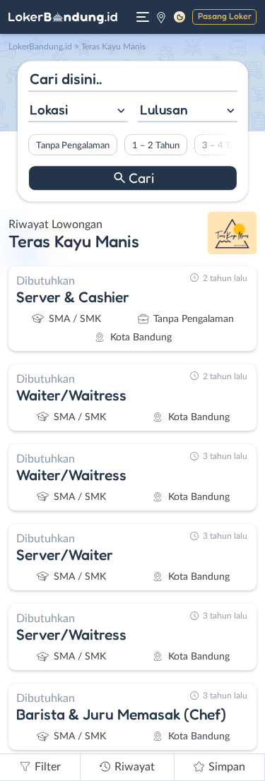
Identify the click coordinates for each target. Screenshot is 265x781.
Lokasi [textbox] (49, 109)
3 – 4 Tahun (225, 145)
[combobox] (77, 111)
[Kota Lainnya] (161, 17)
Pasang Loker (225, 16)
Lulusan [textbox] (164, 109)
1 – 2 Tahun (155, 145)
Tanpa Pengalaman (72, 145)
